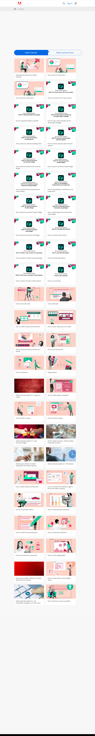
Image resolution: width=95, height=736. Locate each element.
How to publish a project (23, 418)
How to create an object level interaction (28, 326)
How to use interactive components (26, 555)
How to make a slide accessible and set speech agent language (59, 122)
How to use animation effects (24, 509)
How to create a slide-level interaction (27, 487)
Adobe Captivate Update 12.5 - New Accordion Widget (26, 442)
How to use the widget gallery (57, 555)
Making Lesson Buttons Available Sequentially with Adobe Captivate (26, 465)
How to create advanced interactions (58, 509)
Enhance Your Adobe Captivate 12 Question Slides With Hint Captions (29, 579)
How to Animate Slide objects (56, 258)
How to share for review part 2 (25, 98)
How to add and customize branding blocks (29, 144)
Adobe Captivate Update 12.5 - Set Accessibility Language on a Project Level (28, 602)
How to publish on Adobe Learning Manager (29, 258)
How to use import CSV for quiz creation (60, 98)
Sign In (69, 3)
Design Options (52, 372)
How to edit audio (53, 304)
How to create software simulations (58, 395)
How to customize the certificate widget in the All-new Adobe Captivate (60, 487)
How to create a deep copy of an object (59, 326)
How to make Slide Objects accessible (27, 121)
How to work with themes (55, 349)
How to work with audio (23, 304)
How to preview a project (55, 418)
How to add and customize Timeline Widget (29, 212)
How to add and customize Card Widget (28, 235)
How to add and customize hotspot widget (60, 166)
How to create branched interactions (27, 532)
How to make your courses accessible (59, 601)
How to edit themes (22, 372)
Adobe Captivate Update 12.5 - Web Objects (61, 464)
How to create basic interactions (57, 532)
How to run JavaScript (54, 281)
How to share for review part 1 (57, 75)
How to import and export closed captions (28, 281)
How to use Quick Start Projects (57, 235)
